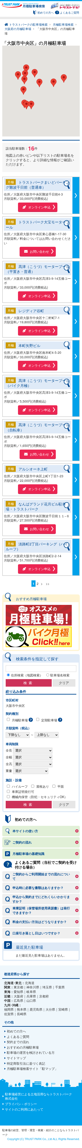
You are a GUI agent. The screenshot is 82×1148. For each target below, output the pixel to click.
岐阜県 (31, 992)
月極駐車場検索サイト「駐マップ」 (32, 1068)
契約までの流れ (18, 1041)
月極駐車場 (20, 720)
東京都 (18, 987)
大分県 (50, 1009)
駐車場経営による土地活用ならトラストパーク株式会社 (38, 1096)
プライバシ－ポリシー (21, 1103)
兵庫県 (31, 996)
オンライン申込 (39, 207)
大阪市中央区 (15, 705)
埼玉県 (47, 987)
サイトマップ (16, 1058)
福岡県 (9, 1009)
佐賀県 (9, 1014)
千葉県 (60, 987)
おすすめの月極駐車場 (23, 1047)
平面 (60, 786)
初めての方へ (45, 12)
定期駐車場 (49, 720)
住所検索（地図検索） (27, 675)
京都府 (44, 996)
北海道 (29, 983)
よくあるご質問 (69, 12)
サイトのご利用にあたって (24, 1109)
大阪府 (18, 996)
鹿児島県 (36, 1009)
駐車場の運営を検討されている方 (31, 1052)
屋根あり (42, 786)
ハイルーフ (20, 786)
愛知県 (18, 992)
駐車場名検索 (59, 675)
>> (47, 583)
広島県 (18, 1000)
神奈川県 (32, 987)
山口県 (31, 1000)
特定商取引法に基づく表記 (26, 1063)
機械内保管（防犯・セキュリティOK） (39, 796)
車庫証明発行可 (23, 791)
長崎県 (21, 1014)
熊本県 (21, 1009)
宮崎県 (63, 1009)
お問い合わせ (39, 251)
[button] (23, 90)
